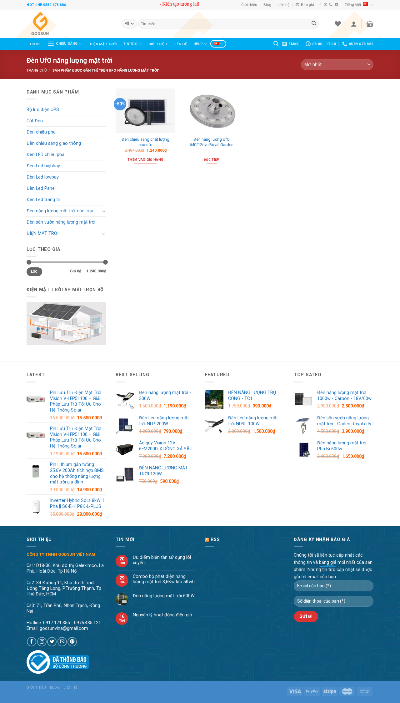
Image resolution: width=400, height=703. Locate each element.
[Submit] (314, 24)
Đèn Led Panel (41, 188)
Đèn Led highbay (43, 166)
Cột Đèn (35, 121)
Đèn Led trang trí (43, 199)
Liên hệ (283, 5)
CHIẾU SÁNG (67, 43)
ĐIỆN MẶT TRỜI (103, 44)
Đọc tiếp (211, 160)
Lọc (34, 272)
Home (35, 44)
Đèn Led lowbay (43, 177)
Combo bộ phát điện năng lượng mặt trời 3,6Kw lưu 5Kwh (164, 579)
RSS (215, 539)
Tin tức (130, 44)
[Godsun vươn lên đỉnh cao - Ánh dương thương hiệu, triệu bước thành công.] (69, 24)
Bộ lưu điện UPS (43, 109)
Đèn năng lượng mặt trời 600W (164, 596)
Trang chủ (37, 70)
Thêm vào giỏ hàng (145, 160)
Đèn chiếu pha (41, 132)
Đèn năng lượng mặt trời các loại (60, 211)
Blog (267, 5)
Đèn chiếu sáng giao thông (54, 143)
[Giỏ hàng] (369, 24)
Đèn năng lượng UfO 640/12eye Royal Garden (211, 142)
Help (198, 44)
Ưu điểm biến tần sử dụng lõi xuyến (162, 560)
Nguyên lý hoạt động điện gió (162, 615)
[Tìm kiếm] (276, 43)
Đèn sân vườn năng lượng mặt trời (61, 222)
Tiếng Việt (353, 5)
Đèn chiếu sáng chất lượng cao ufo (145, 142)
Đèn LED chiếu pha (45, 154)
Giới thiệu (249, 5)
